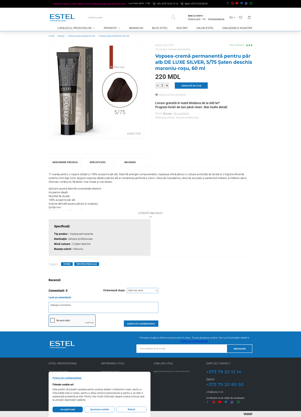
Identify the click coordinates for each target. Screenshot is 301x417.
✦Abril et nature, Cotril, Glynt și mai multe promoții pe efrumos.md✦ (89, 4)
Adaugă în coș (191, 85)
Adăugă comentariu (141, 323)
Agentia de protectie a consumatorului (172, 371)
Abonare (239, 348)
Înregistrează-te (216, 19)
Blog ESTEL (160, 28)
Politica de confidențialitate (194, 341)
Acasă (51, 36)
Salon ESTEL (205, 28)
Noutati (182, 28)
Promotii (110, 28)
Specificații (98, 162)
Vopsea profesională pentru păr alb (113, 36)
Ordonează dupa (114, 290)
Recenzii (130, 162)
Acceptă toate (67, 409)
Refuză (131, 409)
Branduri (136, 28)
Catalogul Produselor (74, 28)
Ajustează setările (99, 409)
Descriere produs (65, 162)
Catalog (61, 36)
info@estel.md (214, 391)
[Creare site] (247, 414)
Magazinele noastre (237, 28)
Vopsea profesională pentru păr (81, 36)
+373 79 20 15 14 (223, 372)
